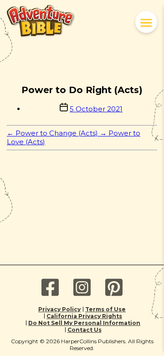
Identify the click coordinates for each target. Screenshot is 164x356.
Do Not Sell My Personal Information (84, 322)
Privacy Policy (59, 309)
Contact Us (84, 329)
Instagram (82, 287)
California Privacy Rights (84, 316)
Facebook (50, 287)
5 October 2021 (96, 109)
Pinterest (114, 287)
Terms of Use (105, 309)
